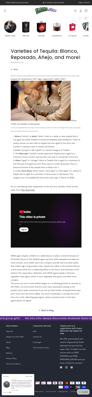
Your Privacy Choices (41, 348)
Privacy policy (39, 391)
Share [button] (16, 69)
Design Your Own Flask (15, 337)
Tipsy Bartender (28, 190)
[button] (5, 10)
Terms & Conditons (13, 364)
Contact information (76, 391)
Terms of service (51, 391)
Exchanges (37, 342)
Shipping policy (63, 391)
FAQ (34, 331)
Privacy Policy (11, 358)
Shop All (9, 331)
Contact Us (37, 337)
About (8, 342)
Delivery (9, 353)
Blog (7, 348)
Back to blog (47, 310)
